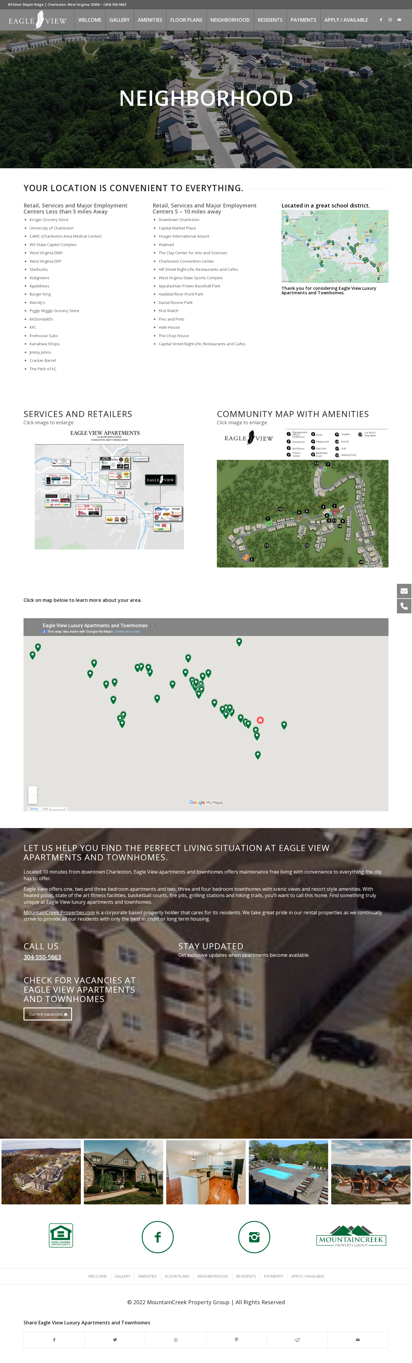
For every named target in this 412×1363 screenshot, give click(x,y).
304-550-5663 (42, 957)
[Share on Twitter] (115, 1340)
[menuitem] (89, 19)
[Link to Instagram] (390, 19)
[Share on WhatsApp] (176, 1340)
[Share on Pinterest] (236, 1340)
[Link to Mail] (399, 19)
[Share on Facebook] (54, 1340)
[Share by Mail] (358, 1340)
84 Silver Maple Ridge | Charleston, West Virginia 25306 (54, 4)
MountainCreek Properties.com (59, 912)
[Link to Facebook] (381, 19)
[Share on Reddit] (297, 1340)
